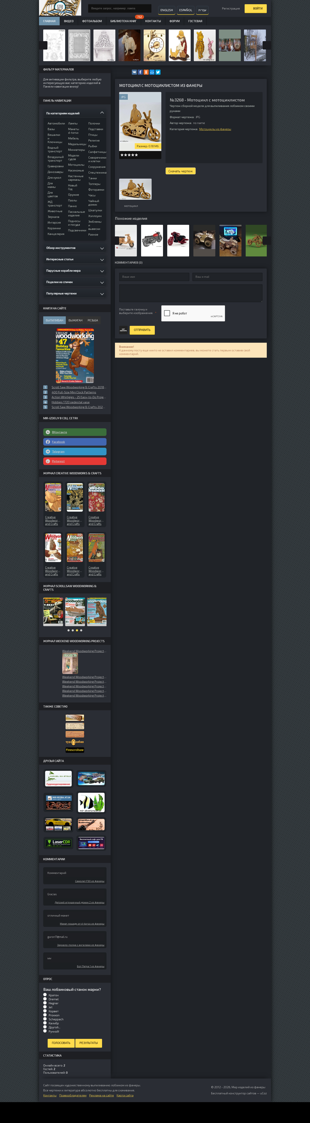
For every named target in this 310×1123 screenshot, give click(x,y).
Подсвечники (75, 230)
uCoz (263, 1093)
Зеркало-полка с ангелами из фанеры (80, 944)
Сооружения (95, 167)
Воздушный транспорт (55, 158)
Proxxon (54, 1015)
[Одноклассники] (146, 72)
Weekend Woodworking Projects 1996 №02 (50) (84, 691)
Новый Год (72, 187)
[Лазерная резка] (58, 843)
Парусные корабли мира (63, 270)
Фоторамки (95, 189)
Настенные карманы (75, 177)
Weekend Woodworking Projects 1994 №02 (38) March (84, 677)
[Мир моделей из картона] (91, 778)
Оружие (73, 194)
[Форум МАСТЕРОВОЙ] (75, 718)
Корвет (54, 1011)
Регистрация (231, 8)
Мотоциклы (75, 164)
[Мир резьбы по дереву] (58, 802)
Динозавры (55, 172)
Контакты (153, 21)
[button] (70, 663)
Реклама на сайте (101, 1095)
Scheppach (56, 1019)
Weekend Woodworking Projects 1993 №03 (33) (84, 686)
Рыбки (92, 146)
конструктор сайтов (242, 1093)
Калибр (54, 1023)
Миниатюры (75, 149)
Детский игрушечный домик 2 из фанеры (79, 902)
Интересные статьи (59, 259)
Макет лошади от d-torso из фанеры (82, 923)
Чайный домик (93, 202)
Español (185, 10)
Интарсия (54, 222)
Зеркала (53, 216)
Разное (93, 234)
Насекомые (75, 170)
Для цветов (53, 194)
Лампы (73, 123)
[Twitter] (157, 72)
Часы (92, 195)
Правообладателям (72, 1095)
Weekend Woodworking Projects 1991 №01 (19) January (84, 651)
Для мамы (52, 185)
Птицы (92, 134)
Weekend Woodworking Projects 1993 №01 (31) (84, 681)
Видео (69, 21)
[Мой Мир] (152, 72)
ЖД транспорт (55, 203)
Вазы (51, 129)
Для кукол (54, 177)
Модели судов (73, 157)
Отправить (142, 330)
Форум (175, 21)
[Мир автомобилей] (58, 824)
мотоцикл (131, 206)
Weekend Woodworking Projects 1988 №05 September (84, 695)
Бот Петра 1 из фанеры (90, 966)
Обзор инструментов (60, 247)
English (166, 10)
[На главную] (60, 8)
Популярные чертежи (61, 293)
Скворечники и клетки (95, 159)
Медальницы (75, 144)
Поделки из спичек (59, 282)
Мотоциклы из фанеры (215, 129)
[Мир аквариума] (91, 802)
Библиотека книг (124, 21)
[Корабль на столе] (58, 778)
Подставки (95, 129)
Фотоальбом (92, 21)
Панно (72, 206)
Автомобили (55, 123)
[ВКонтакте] (134, 72)
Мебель (73, 138)
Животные (55, 211)
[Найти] (147, 8)
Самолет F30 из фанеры (89, 880)
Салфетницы (95, 152)
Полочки (94, 123)
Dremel (54, 999)
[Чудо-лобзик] (75, 742)
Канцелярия (55, 234)
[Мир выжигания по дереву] (91, 824)
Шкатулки (95, 210)
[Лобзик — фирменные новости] (75, 726)
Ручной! (54, 1031)
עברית (202, 10)
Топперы (94, 184)
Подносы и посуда (74, 222)
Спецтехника (95, 172)
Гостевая (195, 21)
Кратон (54, 995)
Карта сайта (125, 1095)
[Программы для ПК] (91, 843)
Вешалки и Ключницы (55, 138)
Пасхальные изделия (75, 213)
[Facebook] (140, 72)
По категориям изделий (63, 113)
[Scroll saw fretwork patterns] (75, 750)
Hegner (53, 1003)
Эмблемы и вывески (94, 225)
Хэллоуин (95, 216)
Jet (51, 1007)
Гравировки (55, 166)
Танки (92, 178)
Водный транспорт (55, 149)
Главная (49, 21)
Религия (94, 140)
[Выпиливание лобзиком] (75, 734)
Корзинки (54, 228)
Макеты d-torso (73, 130)
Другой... (54, 1027)
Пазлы (72, 200)
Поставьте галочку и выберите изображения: (136, 311)
